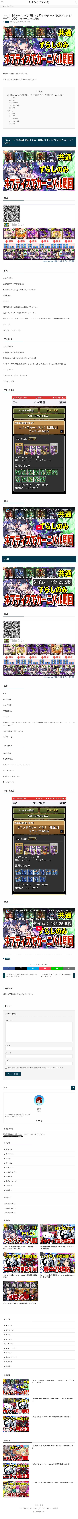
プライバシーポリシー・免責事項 (48, 1508)
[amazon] (41, 1121)
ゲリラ (6, 22)
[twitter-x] (36, 1121)
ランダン (9, 1176)
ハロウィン (9, 1167)
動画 (14, 108)
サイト (7, 1060)
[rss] (42, 1505)
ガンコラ (9, 1149)
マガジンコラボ (11, 1172)
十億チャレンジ (11, 1181)
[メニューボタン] (2, 2)
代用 (14, 100)
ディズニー (9, 1163)
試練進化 (9, 1190)
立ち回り (15, 102)
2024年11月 (10, 1208)
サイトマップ (33, 1508)
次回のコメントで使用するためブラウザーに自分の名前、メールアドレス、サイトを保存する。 (36, 1067)
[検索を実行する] (73, 1088)
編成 (14, 97)
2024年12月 (10, 1204)
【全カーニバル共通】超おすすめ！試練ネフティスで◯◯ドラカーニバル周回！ (36, 95)
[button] (9, 968)
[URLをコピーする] (69, 968)
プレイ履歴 (16, 105)
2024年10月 (10, 1213)
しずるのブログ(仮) (39, 2)
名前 (7, 1045)
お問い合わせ (24, 1508)
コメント (8, 1020)
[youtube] (39, 1121)
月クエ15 (9, 1185)
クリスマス (9, 1154)
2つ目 (11, 111)
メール (8, 1053)
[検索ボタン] (75, 2)
